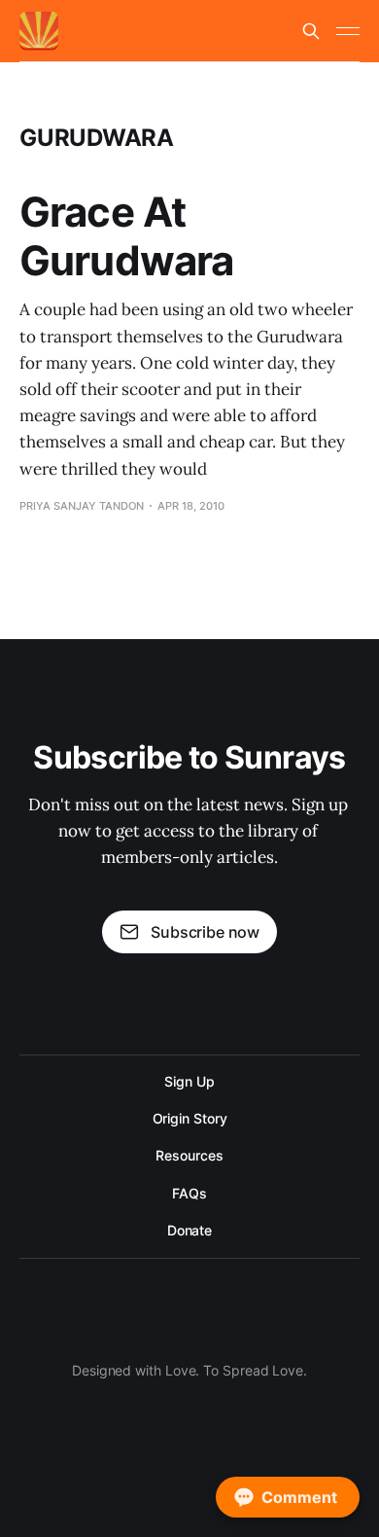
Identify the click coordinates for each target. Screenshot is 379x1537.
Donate (190, 1230)
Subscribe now (205, 932)
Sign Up (189, 1081)
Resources (189, 1155)
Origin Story (190, 1118)
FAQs (189, 1193)
